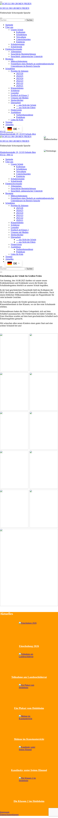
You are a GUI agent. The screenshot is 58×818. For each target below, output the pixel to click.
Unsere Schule (17, 30)
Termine (8, 122)
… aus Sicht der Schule (26, 105)
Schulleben (10, 68)
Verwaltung (21, 37)
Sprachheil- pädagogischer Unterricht (26, 56)
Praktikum (20, 117)
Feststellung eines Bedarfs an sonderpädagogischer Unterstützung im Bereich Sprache (32, 65)
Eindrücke (20, 42)
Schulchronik (16, 47)
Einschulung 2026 (29, 646)
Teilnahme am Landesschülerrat (29, 677)
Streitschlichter (17, 100)
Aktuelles (9, 124)
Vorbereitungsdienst (24, 115)
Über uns (9, 27)
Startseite (9, 25)
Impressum (4, 812)
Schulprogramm (17, 44)
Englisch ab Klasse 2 (20, 95)
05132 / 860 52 (6, 155)
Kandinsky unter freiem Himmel (29, 770)
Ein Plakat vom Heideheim (29, 708)
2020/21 (19, 85)
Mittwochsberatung (19, 61)
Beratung (9, 59)
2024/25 (19, 76)
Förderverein (16, 110)
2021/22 (19, 83)
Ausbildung (16, 112)
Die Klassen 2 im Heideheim (29, 801)
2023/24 (19, 78)
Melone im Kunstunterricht (29, 739)
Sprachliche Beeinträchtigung (23, 54)
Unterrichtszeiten (23, 39)
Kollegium (20, 32)
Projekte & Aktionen (19, 71)
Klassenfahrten (17, 88)
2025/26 (19, 73)
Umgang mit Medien (19, 98)
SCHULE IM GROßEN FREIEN (14, 8)
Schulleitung (21, 34)
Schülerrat (15, 90)
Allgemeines (16, 51)
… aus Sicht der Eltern (25, 107)
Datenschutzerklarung (9, 814)
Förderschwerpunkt (13, 49)
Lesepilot (15, 93)
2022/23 (19, 81)
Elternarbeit (16, 103)
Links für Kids (17, 120)
